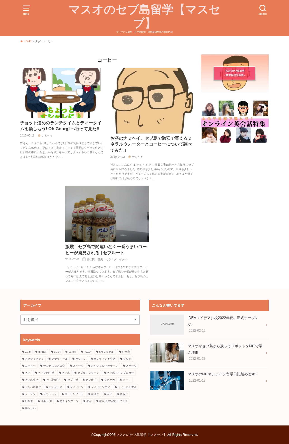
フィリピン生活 (127, 387)
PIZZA (87, 351)
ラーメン (30, 394)
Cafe (28, 351)
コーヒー (30, 365)
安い (109, 394)
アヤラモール (59, 358)
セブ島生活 (31, 379)
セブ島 (66, 372)
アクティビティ (34, 358)
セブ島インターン (88, 372)
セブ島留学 (53, 379)
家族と (124, 394)
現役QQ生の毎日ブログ (113, 401)
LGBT (57, 351)
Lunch (72, 351)
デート (127, 379)
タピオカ (109, 379)
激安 (88, 401)
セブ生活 (72, 379)
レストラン (50, 394)
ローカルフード (74, 394)
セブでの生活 (46, 372)
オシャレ (80, 358)
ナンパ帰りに (33, 387)
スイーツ (78, 365)
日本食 (29, 401)
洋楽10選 (46, 401)
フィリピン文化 (100, 387)
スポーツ (131, 365)
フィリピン (77, 387)
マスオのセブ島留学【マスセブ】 (144, 16)
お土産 (126, 351)
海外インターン (69, 401)
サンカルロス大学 (54, 365)
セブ (27, 372)
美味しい (30, 408)
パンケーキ (55, 387)
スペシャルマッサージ (104, 365)
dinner (42, 351)
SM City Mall (106, 351)
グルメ (127, 358)
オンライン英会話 (104, 358)
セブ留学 (91, 379)
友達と (95, 394)
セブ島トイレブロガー (120, 372)
